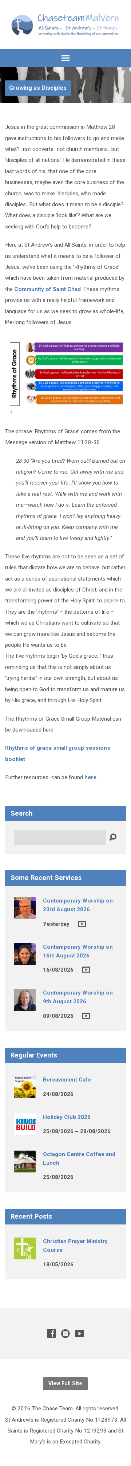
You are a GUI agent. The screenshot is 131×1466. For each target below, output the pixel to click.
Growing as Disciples (38, 87)
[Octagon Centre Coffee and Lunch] (25, 1167)
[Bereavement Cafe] (25, 1093)
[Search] (112, 837)
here (90, 777)
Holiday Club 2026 (67, 1117)
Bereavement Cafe (67, 1079)
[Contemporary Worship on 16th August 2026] (25, 960)
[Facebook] (51, 1333)
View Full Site (65, 1384)
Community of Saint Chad (47, 289)
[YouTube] (79, 1333)
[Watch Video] (82, 924)
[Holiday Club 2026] (25, 1130)
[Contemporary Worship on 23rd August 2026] (25, 914)
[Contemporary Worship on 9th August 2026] (25, 1006)
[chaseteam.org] (65, 1333)
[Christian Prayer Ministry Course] (25, 1254)
